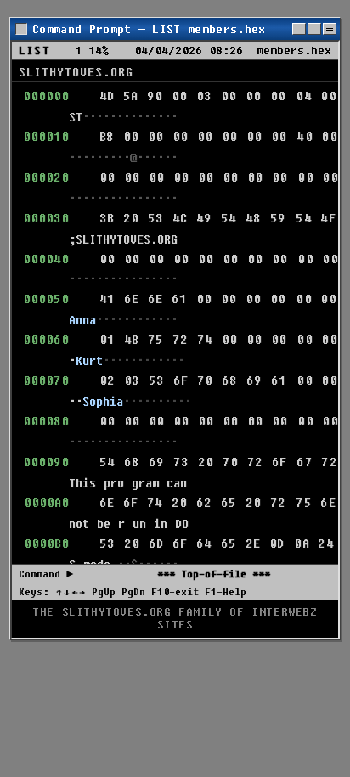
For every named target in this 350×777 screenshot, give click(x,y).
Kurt (89, 360)
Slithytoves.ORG (76, 72)
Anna (82, 319)
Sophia (102, 401)
